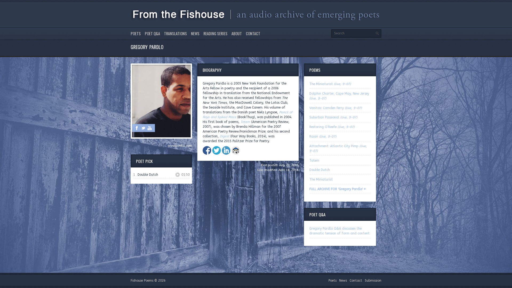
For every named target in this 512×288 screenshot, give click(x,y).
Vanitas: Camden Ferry (335, 108)
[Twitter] (143, 128)
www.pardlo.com (180, 145)
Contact (253, 33)
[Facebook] (137, 128)
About (236, 33)
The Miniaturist (330, 84)
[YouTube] (149, 128)
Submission (373, 280)
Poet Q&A (152, 33)
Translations (175, 33)
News (195, 33)
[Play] (177, 175)
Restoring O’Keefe (332, 127)
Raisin (322, 136)
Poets (136, 33)
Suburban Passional (333, 117)
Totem (245, 122)
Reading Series (215, 33)
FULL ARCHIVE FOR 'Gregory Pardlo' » (337, 189)
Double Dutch (319, 170)
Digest (224, 136)
